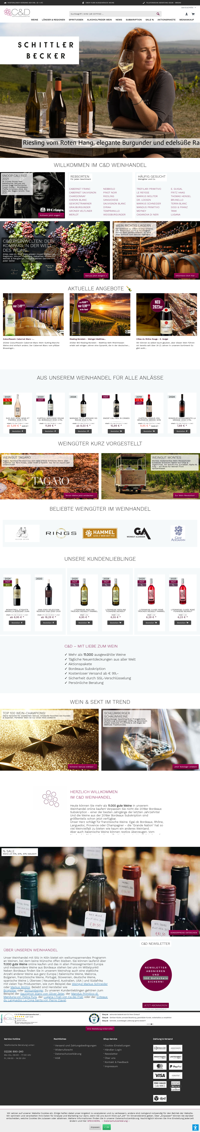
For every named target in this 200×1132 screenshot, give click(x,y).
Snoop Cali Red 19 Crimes (17, 418)
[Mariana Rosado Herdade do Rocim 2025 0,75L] (183, 591)
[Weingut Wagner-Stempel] (142, 533)
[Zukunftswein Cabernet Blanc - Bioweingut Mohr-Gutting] (33, 314)
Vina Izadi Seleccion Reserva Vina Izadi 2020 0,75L (17, 610)
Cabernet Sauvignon (82, 192)
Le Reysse (143, 192)
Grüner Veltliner (80, 210)
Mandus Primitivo (148, 207)
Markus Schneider (149, 203)
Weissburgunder (114, 214)
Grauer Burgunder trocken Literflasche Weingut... (116, 419)
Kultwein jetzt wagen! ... (51, 215)
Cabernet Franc (79, 188)
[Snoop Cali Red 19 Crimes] (17, 405)
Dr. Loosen (144, 199)
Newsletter (111, 1053)
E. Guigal (176, 188)
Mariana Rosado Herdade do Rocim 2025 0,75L (183, 610)
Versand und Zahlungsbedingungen (75, 1045)
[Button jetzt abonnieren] (155, 1005)
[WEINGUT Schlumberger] (127, 718)
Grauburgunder (79, 207)
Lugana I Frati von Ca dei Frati (63, 997)
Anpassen (95, 1127)
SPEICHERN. (94, 1121)
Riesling (108, 196)
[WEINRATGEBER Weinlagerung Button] (186, 275)
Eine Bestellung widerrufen (100, 1029)
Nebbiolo (109, 188)
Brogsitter (10, 990)
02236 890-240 (13, 1051)
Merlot (74, 214)
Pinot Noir (110, 192)
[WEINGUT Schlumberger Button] (186, 766)
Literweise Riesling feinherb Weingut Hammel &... (84, 610)
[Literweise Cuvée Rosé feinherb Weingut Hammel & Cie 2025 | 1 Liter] (151, 591)
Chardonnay (77, 196)
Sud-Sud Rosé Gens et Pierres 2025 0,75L (182, 419)
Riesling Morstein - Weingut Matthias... (88, 339)
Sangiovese (110, 199)
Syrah (107, 207)
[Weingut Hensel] (103, 533)
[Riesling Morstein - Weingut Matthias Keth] (100, 314)
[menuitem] (187, 7)
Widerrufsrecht (64, 1049)
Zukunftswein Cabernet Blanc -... (18, 339)
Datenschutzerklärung (68, 1053)
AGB (57, 1058)
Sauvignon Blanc (114, 203)
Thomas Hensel (181, 196)
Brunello (177, 199)
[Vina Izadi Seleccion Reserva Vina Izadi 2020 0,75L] (17, 591)
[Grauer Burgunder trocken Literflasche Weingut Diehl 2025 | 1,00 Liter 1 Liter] (116, 405)
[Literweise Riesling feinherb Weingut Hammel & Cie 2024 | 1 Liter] (84, 591)
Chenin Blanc (78, 199)
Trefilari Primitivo (149, 188)
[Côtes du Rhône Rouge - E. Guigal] (166, 314)
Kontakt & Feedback (116, 1062)
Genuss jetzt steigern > (96, 276)
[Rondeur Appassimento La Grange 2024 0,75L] (83, 405)
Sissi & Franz (179, 207)
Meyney (141, 210)
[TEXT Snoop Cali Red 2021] (17, 184)
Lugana (175, 214)
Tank (174, 210)
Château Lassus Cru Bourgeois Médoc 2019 (50, 419)
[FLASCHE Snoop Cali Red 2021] (18, 201)
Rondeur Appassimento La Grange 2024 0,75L (83, 419)
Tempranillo (111, 210)
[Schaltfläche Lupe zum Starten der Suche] (158, 14)
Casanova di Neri (148, 214)
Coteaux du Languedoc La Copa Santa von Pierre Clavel (56, 998)
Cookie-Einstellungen (117, 1045)
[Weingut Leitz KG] (64, 533)
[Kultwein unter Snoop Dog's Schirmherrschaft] (32, 195)
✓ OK (106, 1127)
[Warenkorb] (193, 14)
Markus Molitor (147, 196)
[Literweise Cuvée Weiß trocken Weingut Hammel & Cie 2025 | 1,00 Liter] (115, 591)
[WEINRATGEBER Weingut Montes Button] (186, 495)
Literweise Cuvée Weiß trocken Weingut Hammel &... (115, 610)
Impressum (111, 1066)
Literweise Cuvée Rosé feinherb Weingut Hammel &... (151, 610)
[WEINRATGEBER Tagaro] (80, 495)
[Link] (55, 250)
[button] (195, 1127)
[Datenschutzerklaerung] (156, 1009)
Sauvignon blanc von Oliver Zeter (42, 993)
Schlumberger (33, 990)
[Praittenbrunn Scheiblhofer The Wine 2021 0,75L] (48, 591)
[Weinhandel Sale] (19, 852)
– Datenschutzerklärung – (115, 1121)
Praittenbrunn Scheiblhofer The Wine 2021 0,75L (48, 610)
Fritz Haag (178, 192)
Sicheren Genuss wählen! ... (83, 767)
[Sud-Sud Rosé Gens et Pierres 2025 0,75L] (181, 405)
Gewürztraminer (80, 203)
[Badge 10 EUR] (156, 975)
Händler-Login (113, 1049)
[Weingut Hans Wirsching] (181, 533)
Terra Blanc (179, 203)
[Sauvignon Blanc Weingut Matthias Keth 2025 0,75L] (149, 405)
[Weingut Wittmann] (25, 533)
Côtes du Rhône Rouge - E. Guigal (152, 339)
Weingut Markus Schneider (90, 984)
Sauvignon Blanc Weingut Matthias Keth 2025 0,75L (149, 419)
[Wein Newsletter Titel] (155, 944)
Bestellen (82, 431)
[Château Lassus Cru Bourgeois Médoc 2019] (50, 405)
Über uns (110, 1058)
